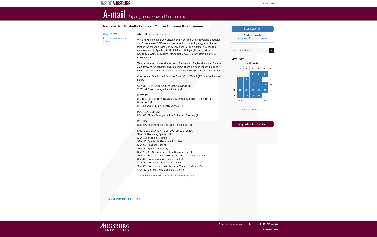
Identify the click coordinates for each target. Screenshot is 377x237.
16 (259, 85)
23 (259, 90)
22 (253, 90)
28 (246, 95)
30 (259, 95)
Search (273, 3)
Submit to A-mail (252, 28)
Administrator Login (270, 229)
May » (265, 101)
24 (265, 90)
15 (253, 85)
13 (240, 85)
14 (246, 85)
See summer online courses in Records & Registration (165, 175)
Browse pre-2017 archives (253, 110)
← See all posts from (123, 199)
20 (240, 90)
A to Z (265, 3)
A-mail (114, 14)
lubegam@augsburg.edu (159, 34)
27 (240, 95)
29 (253, 95)
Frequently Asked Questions (252, 124)
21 (246, 90)
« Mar (239, 101)
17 (265, 85)
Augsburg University (242, 224)
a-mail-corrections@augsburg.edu (252, 38)
